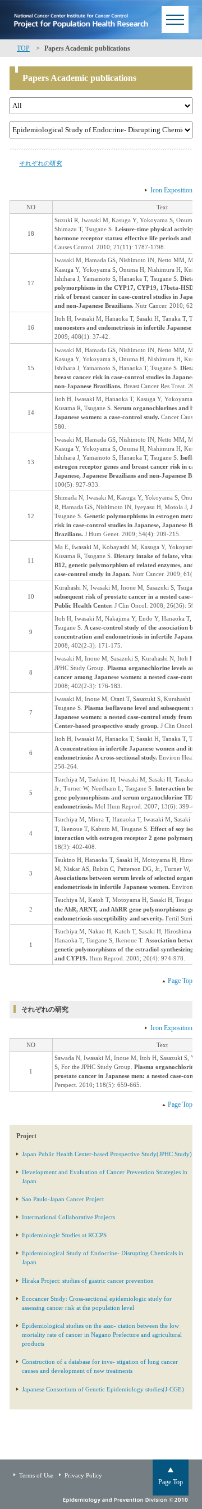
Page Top (180, 981)
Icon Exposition (171, 190)
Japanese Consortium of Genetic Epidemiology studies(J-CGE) (103, 1389)
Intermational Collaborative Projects (68, 1217)
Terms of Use (36, 1475)
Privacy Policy (83, 1475)
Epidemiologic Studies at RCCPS (64, 1235)
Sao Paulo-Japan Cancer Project (63, 1199)
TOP (23, 48)
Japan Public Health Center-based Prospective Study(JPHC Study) (107, 1154)
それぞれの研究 (40, 163)
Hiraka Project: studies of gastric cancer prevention (88, 1280)
